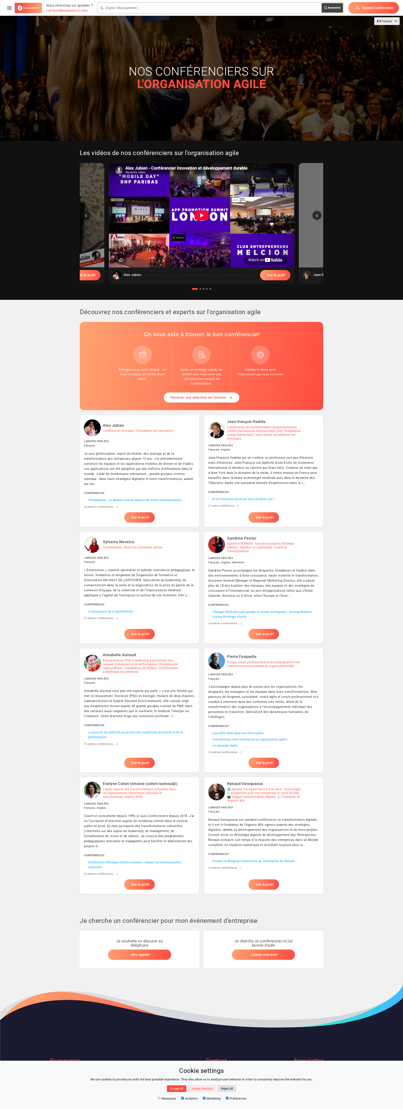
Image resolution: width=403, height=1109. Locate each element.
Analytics (191, 1098)
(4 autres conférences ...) (225, 623)
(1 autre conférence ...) (223, 505)
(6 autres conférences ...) (101, 506)
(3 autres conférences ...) (225, 867)
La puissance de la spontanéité (110, 611)
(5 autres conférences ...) (101, 618)
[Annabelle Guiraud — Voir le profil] (139, 710)
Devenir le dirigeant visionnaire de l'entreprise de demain (253, 861)
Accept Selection (202, 1088)
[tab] (195, 289)
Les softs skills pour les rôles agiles (238, 733)
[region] (201, 226)
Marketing (214, 1098)
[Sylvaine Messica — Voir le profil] (139, 587)
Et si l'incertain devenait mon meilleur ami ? (243, 499)
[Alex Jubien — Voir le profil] (139, 471)
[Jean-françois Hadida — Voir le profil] (263, 471)
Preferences (238, 1098)
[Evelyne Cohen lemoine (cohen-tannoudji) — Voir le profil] (139, 835)
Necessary (168, 1098)
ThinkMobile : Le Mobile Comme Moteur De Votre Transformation (135, 500)
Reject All (227, 1088)
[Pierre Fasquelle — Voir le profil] (263, 710)
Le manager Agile (225, 745)
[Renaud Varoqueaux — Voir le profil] (263, 835)
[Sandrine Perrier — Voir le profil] (263, 587)
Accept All (176, 1088)
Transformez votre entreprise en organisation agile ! (250, 739)
